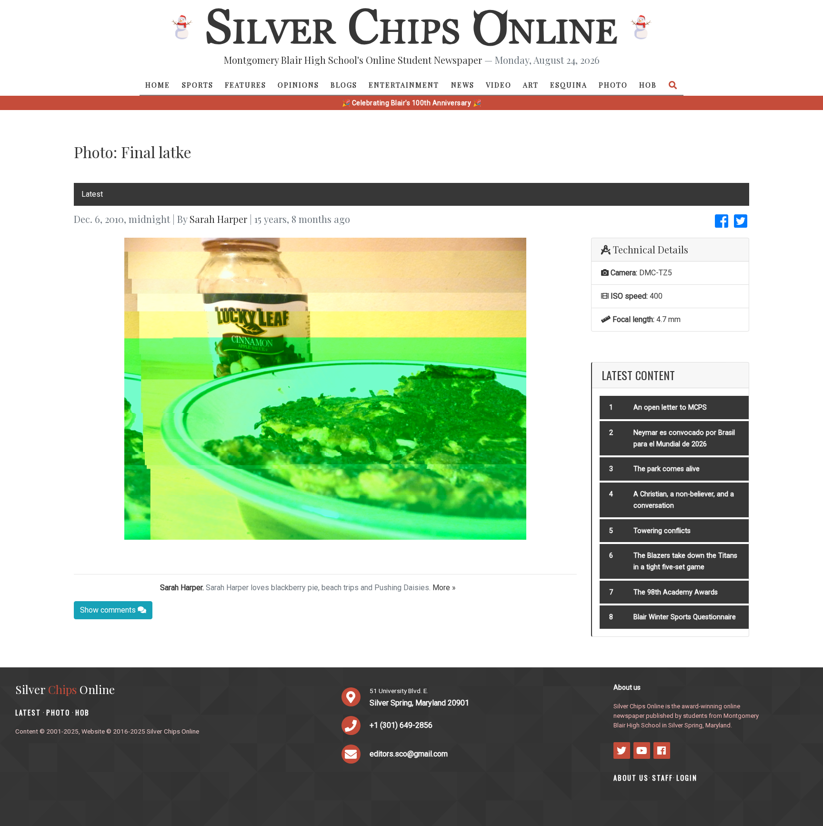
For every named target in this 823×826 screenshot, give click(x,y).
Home (157, 85)
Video (499, 85)
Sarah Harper (218, 218)
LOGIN (686, 778)
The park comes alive (666, 469)
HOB (648, 85)
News (462, 85)
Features (245, 85)
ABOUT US (631, 778)
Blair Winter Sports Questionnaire (684, 617)
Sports (197, 85)
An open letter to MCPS (670, 407)
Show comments (109, 609)
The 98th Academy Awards (675, 592)
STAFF (662, 778)
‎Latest (92, 194)
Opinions (298, 85)
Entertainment (404, 85)
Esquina (568, 85)
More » (444, 587)
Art (531, 85)
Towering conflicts (662, 531)
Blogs (344, 85)
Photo (613, 85)
